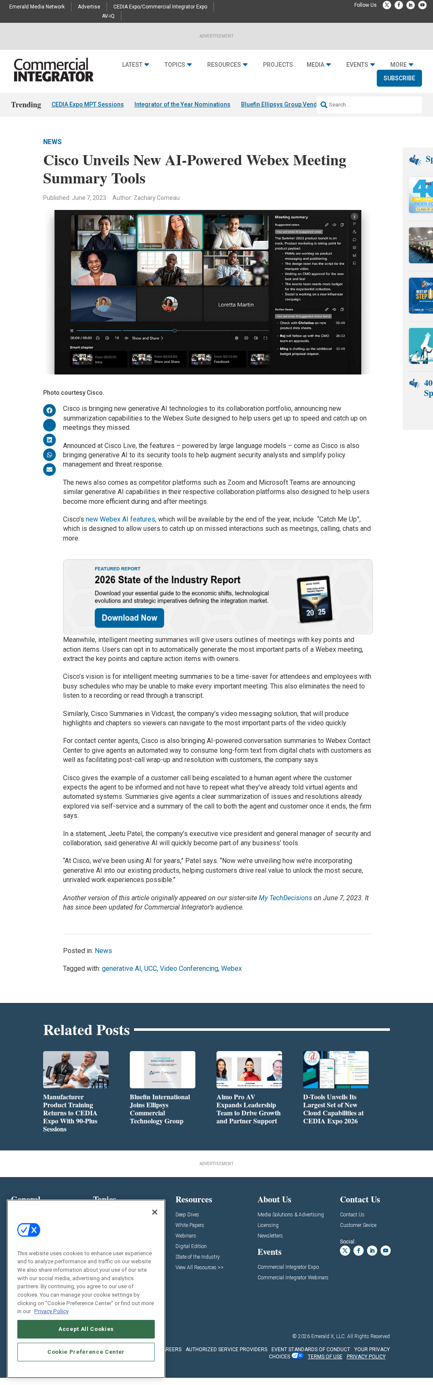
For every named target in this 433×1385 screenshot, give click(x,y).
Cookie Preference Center (86, 1352)
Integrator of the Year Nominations (182, 104)
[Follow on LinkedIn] (410, 5)
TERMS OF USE (325, 1357)
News (52, 142)
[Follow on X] (387, 5)
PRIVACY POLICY (366, 1357)
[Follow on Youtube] (422, 5)
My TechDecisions (285, 898)
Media (315, 65)
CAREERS (170, 1349)
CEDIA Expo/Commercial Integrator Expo (160, 6)
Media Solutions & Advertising (291, 1215)
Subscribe (399, 78)
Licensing (268, 1225)
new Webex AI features (120, 519)
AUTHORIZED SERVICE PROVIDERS (226, 1349)
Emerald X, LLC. (328, 1336)
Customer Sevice (358, 1225)
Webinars (185, 1236)
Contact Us (352, 1215)
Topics (174, 65)
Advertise (89, 6)
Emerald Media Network (37, 6)
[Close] (154, 1212)
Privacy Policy (51, 1311)
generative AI (121, 968)
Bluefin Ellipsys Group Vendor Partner (293, 104)
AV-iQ (108, 16)
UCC (150, 968)
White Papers (189, 1225)
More (398, 65)
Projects (278, 65)
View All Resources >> (199, 1267)
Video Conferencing (189, 968)
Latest (132, 65)
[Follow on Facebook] (399, 5)
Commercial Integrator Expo (288, 1267)
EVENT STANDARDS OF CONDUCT (310, 1349)
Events (357, 65)
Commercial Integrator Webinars (293, 1278)
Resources (224, 65)
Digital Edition (191, 1246)
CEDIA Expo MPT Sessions (88, 104)
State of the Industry (197, 1257)
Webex (231, 968)
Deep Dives (187, 1215)
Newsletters (270, 1236)
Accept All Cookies (86, 1329)
